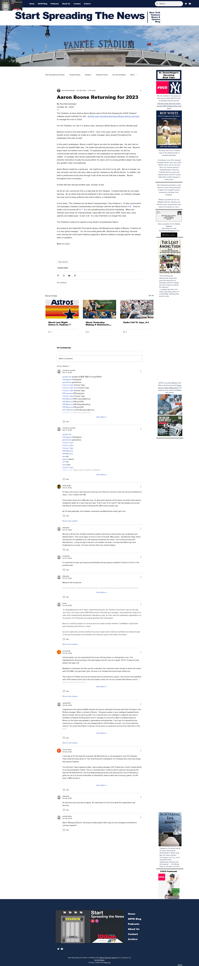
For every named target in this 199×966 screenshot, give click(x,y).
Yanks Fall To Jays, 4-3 (136, 322)
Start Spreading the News (55, 75)
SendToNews (99, 960)
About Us (133, 929)
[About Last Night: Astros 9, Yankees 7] (62, 309)
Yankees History (102, 75)
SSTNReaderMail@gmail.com (169, 231)
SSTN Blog (134, 919)
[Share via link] (75, 275)
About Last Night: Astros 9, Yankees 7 (59, 323)
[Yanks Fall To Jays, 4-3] (137, 309)
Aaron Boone (63, 262)
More (132, 75)
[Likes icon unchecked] (63, 421)
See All (151, 295)
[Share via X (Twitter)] (64, 275)
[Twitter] (186, 3)
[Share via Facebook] (58, 275)
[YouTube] (190, 3)
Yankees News (74, 75)
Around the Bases (119, 75)
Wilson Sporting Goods (108, 958)
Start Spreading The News (80, 15)
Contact (133, 934)
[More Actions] (140, 371)
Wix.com (107, 962)
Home (131, 914)
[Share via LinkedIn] (69, 275)
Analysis (88, 75)
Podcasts (133, 924)
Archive (133, 939)
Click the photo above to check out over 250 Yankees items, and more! (169, 105)
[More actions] (140, 90)
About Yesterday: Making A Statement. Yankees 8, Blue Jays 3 (99, 323)
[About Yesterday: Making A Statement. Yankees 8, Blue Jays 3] (99, 309)
